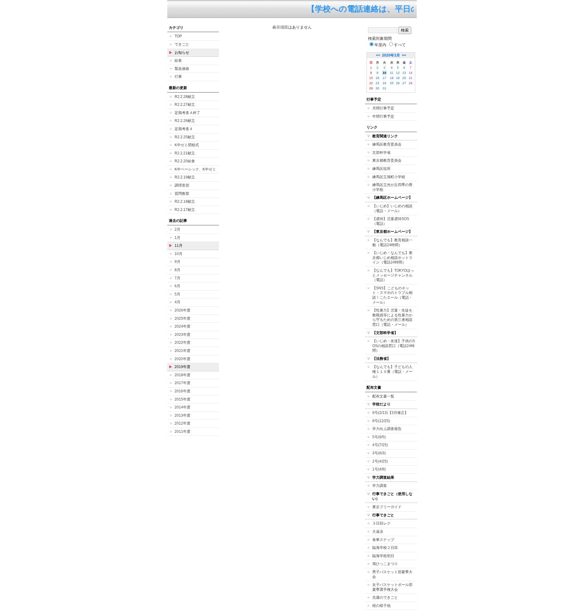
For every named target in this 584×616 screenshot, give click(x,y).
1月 (177, 238)
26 (398, 83)
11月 (178, 245)
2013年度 (182, 415)
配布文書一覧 (383, 396)
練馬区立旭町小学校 (388, 177)
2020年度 (182, 359)
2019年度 (182, 367)
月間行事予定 (383, 108)
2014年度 (182, 407)
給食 (178, 60)
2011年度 (182, 431)
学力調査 (379, 486)
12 (398, 72)
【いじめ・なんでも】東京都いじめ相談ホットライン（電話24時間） (392, 257)
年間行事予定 (383, 116)
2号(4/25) (380, 461)
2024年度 (182, 326)
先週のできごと (385, 597)
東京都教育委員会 (386, 160)
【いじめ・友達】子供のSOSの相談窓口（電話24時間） (393, 346)
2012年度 (182, 423)
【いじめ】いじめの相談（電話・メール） (392, 208)
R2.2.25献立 (185, 137)
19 (398, 78)
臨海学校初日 (383, 556)
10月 (178, 254)
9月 (177, 262)
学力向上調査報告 (386, 429)
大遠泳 (377, 531)
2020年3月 (391, 55)
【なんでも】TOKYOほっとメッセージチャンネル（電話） (393, 275)
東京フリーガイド (386, 507)
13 (404, 72)
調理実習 (182, 185)
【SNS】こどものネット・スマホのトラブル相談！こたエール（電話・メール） (392, 295)
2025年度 (182, 318)
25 (392, 83)
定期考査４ (184, 129)
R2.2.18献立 (185, 201)
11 (391, 72)
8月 (177, 270)
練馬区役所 (381, 169)
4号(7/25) (380, 445)
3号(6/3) (379, 453)
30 (377, 88)
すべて (400, 45)
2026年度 (182, 310)
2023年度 (182, 334)
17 (384, 78)
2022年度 (182, 342)
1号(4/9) (379, 469)
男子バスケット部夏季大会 (392, 574)
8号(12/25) (381, 421)
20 (404, 78)
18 (392, 78)
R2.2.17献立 (185, 210)
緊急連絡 (182, 69)
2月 (177, 229)
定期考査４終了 (187, 113)
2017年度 (182, 383)
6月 (177, 286)
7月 (177, 278)
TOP (178, 36)
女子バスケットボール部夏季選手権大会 (392, 587)
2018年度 (182, 375)
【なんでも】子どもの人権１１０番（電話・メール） (392, 371)
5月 (177, 294)
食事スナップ (383, 540)
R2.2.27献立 (185, 104)
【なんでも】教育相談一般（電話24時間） (392, 242)
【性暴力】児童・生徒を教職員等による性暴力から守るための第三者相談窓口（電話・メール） (392, 317)
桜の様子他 (381, 606)
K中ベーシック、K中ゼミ (195, 169)
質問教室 (182, 193)
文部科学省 (381, 152)
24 (384, 83)
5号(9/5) (379, 437)
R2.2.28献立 (185, 97)
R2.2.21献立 (185, 153)
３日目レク (381, 523)
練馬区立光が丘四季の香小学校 (392, 187)
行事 (178, 76)
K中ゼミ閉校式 (187, 145)
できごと (182, 44)
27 (404, 83)
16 (377, 78)
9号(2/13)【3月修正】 (390, 413)
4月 (177, 302)
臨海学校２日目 (385, 547)
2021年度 (182, 351)
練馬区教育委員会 (386, 144)
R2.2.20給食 (185, 161)
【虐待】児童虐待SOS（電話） (390, 221)
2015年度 (182, 399)
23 (377, 83)
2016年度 (182, 391)
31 (384, 88)
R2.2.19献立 (185, 177)
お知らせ (182, 52)
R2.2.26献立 (185, 121)
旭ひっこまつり (385, 564)
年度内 (380, 45)
